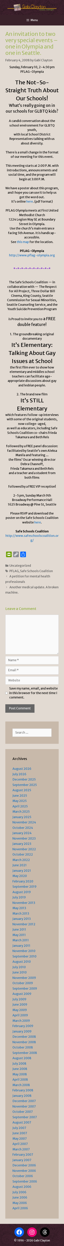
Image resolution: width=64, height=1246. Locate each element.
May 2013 (19, 908)
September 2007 (24, 1117)
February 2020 (22, 881)
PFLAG (14, 571)
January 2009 (21, 1031)
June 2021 (19, 865)
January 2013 (21, 919)
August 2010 (21, 962)
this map (23, 242)
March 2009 (21, 1021)
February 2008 (22, 1090)
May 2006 (19, 1203)
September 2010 (24, 956)
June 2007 (19, 1133)
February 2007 (22, 1155)
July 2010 (19, 967)
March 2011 (20, 940)
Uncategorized (20, 566)
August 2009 (21, 994)
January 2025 (21, 817)
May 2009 (19, 1010)
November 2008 (24, 1042)
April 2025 (20, 806)
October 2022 (22, 854)
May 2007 (19, 1139)
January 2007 (21, 1160)
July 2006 (19, 1192)
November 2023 (24, 838)
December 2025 (24, 779)
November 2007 (24, 1106)
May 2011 (19, 935)
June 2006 (19, 1197)
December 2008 (24, 1037)
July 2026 (19, 774)
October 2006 (22, 1176)
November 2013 (23, 903)
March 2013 (20, 913)
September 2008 (24, 1053)
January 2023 (21, 844)
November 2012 (23, 924)
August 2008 (21, 1058)
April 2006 (20, 1208)
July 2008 (19, 1064)
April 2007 (20, 1144)
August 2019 (21, 892)
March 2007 (21, 1149)
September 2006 (24, 1181)
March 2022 (21, 860)
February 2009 (22, 1026)
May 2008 (19, 1074)
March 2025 (21, 812)
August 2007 (21, 1122)
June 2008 (19, 1069)
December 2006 (24, 1165)
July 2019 (19, 897)
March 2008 (21, 1085)
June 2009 (19, 1004)
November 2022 (24, 849)
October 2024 (22, 828)
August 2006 (21, 1187)
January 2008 (21, 1096)
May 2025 (19, 801)
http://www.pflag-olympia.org (32, 255)
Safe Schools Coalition (36, 571)
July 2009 (19, 999)
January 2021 (21, 871)
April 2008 (20, 1080)
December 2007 (24, 1101)
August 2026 (21, 769)
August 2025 (21, 790)
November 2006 (24, 1171)
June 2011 (19, 929)
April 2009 (20, 1015)
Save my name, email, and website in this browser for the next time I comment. (33, 693)
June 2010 (19, 972)
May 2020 (19, 876)
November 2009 (24, 978)
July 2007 (19, 1128)
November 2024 (24, 822)
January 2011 (21, 946)
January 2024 (22, 833)
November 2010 (23, 951)
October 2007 (22, 1112)
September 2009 (24, 989)
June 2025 (19, 796)
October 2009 (22, 983)
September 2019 (24, 887)
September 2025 (24, 785)
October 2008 (22, 1047)
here (29, 201)
